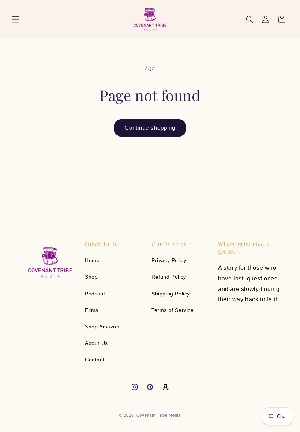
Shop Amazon (102, 326)
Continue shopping (150, 127)
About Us (96, 343)
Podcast (95, 294)
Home (92, 260)
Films (91, 310)
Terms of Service (172, 310)
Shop (91, 277)
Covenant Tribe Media (158, 415)
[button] (15, 19)
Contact (94, 359)
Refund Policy (168, 277)
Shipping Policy (170, 294)
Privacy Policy (168, 260)
